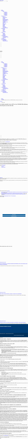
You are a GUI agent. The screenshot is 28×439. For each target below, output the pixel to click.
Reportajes (4, 86)
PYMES (4, 76)
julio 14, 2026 (4, 262)
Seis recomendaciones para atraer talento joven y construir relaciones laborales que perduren (12, 193)
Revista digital (4, 40)
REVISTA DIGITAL (3, 39)
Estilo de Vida (3, 28)
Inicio (2, 61)
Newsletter (4, 90)
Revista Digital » (14, 214)
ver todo (8, 190)
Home (2, 98)
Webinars (4, 84)
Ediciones (2, 10)
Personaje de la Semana (5, 71)
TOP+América (4, 78)
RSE (3, 74)
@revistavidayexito (7, 141)
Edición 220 (5, 65)
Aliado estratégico (5, 20)
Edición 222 (5, 15)
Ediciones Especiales (5, 92)
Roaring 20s (4, 31)
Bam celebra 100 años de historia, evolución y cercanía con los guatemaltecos (11, 293)
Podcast (4, 33)
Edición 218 (5, 12)
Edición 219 (5, 13)
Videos (2, 32)
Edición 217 (5, 63)
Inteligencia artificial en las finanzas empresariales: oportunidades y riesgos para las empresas (13, 322)
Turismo (4, 29)
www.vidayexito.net (6, 435)
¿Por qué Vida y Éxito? (5, 88)
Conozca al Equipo (5, 36)
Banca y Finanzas (5, 17)
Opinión (4, 24)
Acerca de (2, 166)
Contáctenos (4, 37)
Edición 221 (5, 14)
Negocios (2, 67)
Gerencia (4, 18)
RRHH (4, 25)
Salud (3, 30)
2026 (3, 11)
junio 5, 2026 (3, 292)
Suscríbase (2, 38)
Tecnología (4, 21)
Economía (4, 69)
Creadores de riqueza (5, 73)
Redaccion (1, 177)
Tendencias (4, 22)
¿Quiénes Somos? (3, 35)
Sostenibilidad (4, 75)
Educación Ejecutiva (5, 19)
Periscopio (4, 26)
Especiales (4, 16)
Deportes (4, 80)
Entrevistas (4, 34)
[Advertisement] (5, 231)
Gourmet (4, 82)
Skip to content (1, 0)
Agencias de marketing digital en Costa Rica (19, 335)
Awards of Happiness (5, 27)
